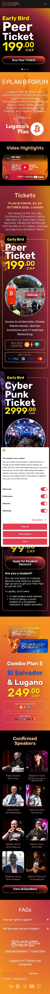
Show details (37, 520)
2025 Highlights (10, 973)
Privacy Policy (38, 951)
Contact (7, 979)
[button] (45, 4)
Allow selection (25, 534)
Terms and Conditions (16, 951)
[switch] (44, 496)
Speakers (34, 973)
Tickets (23, 973)
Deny (25, 541)
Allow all (25, 527)
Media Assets (20, 979)
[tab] (25, 919)
